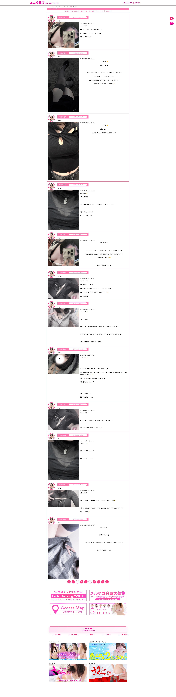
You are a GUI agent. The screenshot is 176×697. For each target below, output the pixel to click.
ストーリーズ (99, 11)
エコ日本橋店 (73, 635)
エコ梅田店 (37, 2)
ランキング (109, 11)
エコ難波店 (90, 635)
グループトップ (56, 7)
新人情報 (91, 11)
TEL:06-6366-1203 (52, 3)
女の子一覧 (84, 11)
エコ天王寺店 (123, 635)
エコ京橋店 (106, 635)
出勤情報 (66, 11)
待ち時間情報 (75, 11)
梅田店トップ (65, 7)
